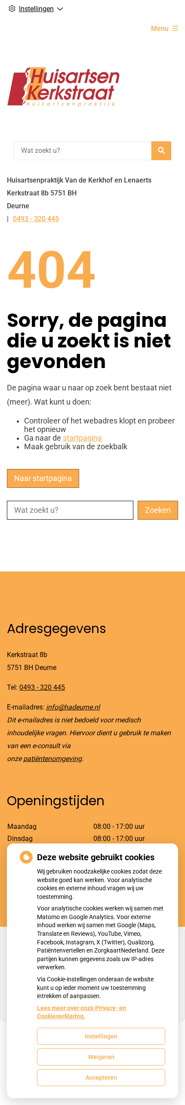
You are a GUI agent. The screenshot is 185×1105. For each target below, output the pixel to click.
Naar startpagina (43, 478)
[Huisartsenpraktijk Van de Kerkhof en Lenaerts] (64, 89)
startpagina (82, 438)
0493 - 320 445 (42, 687)
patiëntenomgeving (52, 759)
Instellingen (101, 1036)
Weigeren (101, 1056)
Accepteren (101, 1077)
